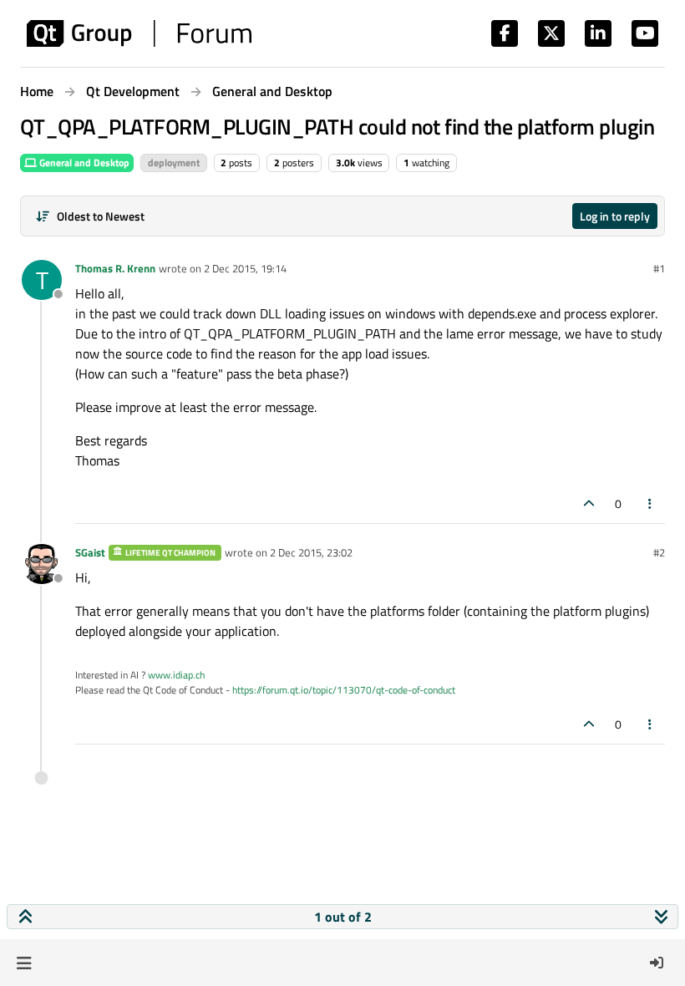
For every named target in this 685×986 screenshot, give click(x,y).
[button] (24, 962)
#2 (659, 552)
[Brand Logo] (139, 33)
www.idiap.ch (176, 675)
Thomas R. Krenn (115, 268)
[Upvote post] (589, 503)
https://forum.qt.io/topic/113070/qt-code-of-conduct (343, 690)
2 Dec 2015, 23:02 (311, 552)
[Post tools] (651, 503)
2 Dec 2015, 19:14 (245, 268)
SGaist (90, 552)
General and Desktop (83, 162)
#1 (659, 268)
